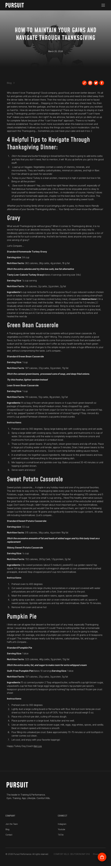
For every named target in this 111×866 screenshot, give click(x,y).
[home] (16, 5)
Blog (7, 829)
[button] (103, 5)
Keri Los (38, 746)
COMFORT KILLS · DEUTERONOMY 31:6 (72, 854)
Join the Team (11, 824)
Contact (8, 834)
